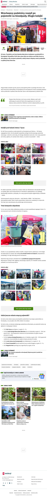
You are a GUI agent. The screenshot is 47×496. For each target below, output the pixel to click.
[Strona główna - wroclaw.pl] (4, 1)
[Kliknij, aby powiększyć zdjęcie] (8, 148)
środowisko (30, 362)
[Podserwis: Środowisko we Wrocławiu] (12, 1)
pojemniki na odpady (24, 360)
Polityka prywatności (26, 488)
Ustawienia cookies (34, 488)
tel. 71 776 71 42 (5, 474)
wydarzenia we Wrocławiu (7, 360)
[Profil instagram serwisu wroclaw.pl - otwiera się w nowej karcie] (3, 478)
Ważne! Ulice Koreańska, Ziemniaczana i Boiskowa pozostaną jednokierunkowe (22, 6)
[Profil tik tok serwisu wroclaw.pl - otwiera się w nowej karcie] (5, 478)
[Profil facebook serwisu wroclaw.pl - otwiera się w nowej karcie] (8, 478)
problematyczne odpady (35, 360)
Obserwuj (37, 374)
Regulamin (11, 488)
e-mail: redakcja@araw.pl (7, 475)
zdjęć (3, 49)
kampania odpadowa (6, 362)
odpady (23, 362)
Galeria (42, 49)
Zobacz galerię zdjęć (23, 183)
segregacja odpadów (16, 362)
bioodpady (16, 360)
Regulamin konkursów (18, 488)
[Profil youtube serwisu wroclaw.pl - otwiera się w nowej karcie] (10, 478)
